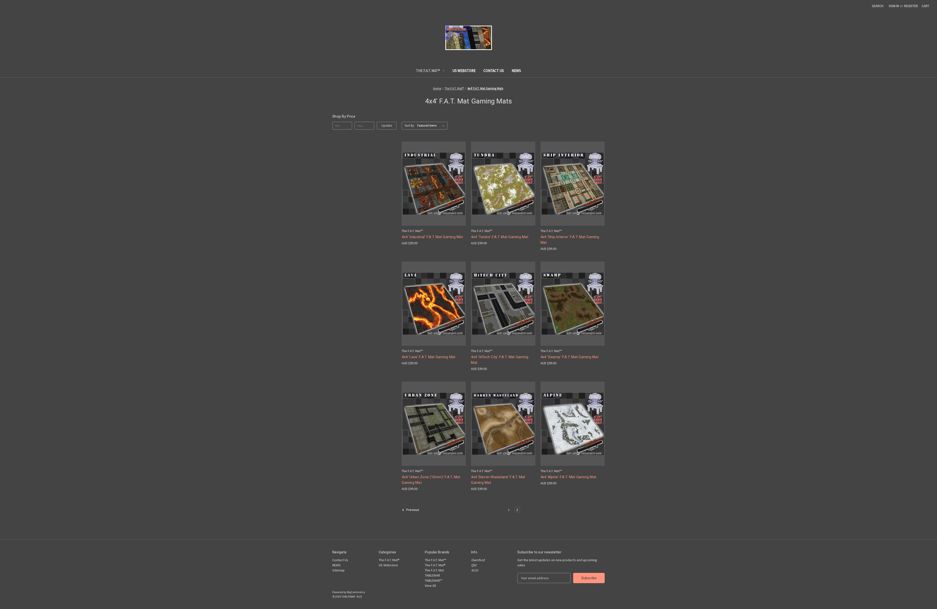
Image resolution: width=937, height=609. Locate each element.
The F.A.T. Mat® (428, 70)
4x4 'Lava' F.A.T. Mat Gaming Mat (428, 357)
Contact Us (493, 70)
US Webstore (464, 70)
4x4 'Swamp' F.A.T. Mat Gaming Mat (569, 357)
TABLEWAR (432, 575)
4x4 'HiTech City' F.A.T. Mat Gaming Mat (499, 360)
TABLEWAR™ (433, 580)
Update (386, 125)
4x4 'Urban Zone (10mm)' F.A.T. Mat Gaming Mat (431, 480)
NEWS (516, 70)
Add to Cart (503, 312)
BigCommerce (356, 592)
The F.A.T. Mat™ (435, 560)
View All (430, 585)
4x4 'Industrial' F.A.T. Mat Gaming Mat (432, 237)
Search (877, 6)
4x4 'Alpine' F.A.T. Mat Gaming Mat (568, 477)
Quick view (432, 179)
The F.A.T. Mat (434, 570)
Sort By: (410, 125)
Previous (412, 510)
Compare (432, 188)
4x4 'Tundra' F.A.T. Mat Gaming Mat (499, 237)
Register (911, 6)
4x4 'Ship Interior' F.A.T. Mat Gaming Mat (569, 240)
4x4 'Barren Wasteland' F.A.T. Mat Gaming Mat (498, 480)
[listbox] (432, 125)
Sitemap (338, 570)
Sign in (894, 6)
